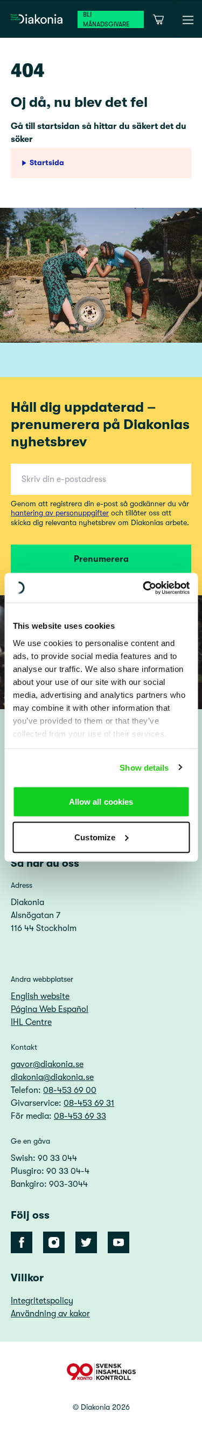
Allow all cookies (101, 801)
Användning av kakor (50, 1314)
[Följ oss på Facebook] (21, 1242)
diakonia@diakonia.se (52, 1077)
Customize (94, 836)
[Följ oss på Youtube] (118, 1242)
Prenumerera (101, 559)
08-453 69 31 (89, 1103)
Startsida (47, 162)
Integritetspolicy (42, 1301)
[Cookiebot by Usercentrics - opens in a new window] (144, 588)
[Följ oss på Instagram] (54, 1242)
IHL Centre (31, 1022)
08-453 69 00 (69, 1090)
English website (40, 996)
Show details (144, 767)
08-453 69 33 (80, 1116)
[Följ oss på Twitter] (86, 1242)
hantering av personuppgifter (60, 512)
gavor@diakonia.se (47, 1064)
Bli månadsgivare (106, 19)
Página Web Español (49, 1009)
